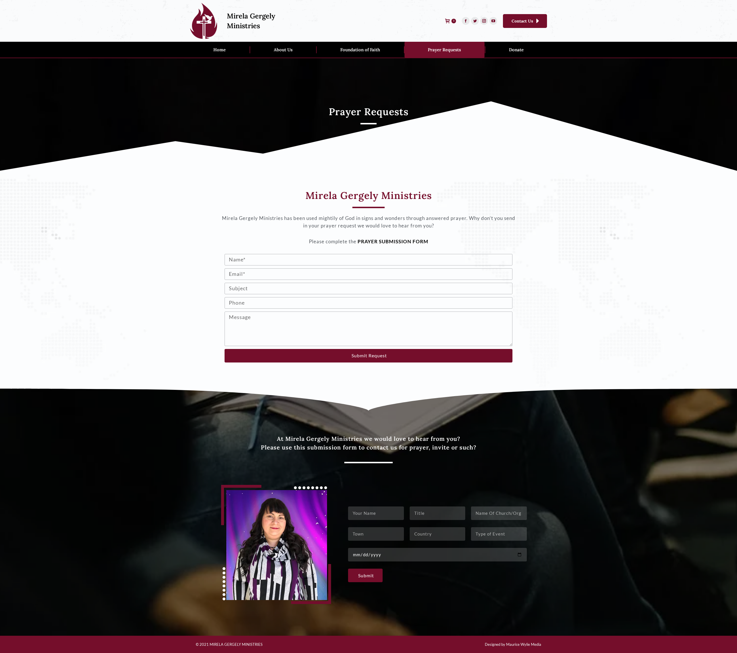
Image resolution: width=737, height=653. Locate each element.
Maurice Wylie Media (523, 644)
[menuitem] (219, 50)
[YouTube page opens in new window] (493, 21)
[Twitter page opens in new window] (475, 21)
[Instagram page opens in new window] (484, 21)
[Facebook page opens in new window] (466, 21)
